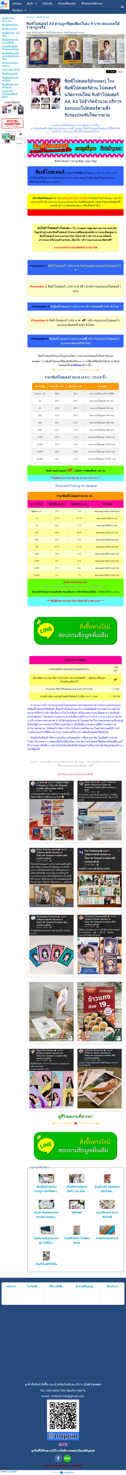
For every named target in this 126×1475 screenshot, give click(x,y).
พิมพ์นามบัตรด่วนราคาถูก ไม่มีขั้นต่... (46, 1240)
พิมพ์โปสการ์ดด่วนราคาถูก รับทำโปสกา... (46, 1189)
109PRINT (76, 1212)
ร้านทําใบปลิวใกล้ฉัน (46, 1264)
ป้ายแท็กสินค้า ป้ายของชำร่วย (76, 1240)
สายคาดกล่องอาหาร (107, 1238)
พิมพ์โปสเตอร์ (38, 32)
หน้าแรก (30, 17)
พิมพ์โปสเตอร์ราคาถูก (74, 32)
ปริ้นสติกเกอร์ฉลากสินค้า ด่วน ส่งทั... (76, 1189)
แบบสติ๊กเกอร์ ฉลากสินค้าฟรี (107, 1214)
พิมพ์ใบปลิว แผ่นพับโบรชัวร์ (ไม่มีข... (107, 1189)
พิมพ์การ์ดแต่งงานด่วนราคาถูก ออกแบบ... (46, 1214)
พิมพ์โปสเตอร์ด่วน (54, 32)
